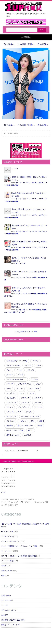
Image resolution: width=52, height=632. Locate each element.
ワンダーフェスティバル (30, 416)
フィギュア (25, 402)
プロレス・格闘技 (7, 561)
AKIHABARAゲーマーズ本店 (16, 361)
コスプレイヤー (33, 389)
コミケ (21, 393)
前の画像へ (9, 44)
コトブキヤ (10, 393)
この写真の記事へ (26, 44)
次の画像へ (42, 44)
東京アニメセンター (25, 426)
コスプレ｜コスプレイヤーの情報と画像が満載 (30, 277)
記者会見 (27, 435)
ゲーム (8, 389)
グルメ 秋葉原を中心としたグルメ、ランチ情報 (20, 546)
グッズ (20, 375)
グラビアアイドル (24, 384)
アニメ (8, 370)
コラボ (31, 393)
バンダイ (37, 398)
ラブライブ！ (11, 416)
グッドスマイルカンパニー (16, 379)
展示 (32, 421)
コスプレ (19, 389)
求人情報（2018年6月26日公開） (13, 620)
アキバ (38, 365)
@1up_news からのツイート (26, 331)
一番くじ (22, 421)
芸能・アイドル (7, 570)
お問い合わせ (6, 596)
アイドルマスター (12, 365)
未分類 (3, 566)
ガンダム (31, 370)
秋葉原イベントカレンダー (11, 625)
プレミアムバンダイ (13, 412)
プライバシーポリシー (9, 610)
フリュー (37, 402)
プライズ (9, 407)
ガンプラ (9, 375)
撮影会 (41, 421)
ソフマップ (25, 398)
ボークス (29, 412)
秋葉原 (39, 426)
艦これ (30, 430)
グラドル (34, 379)
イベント (19, 370)
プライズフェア (23, 407)
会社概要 (4, 615)
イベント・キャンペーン (23, 182)
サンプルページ (7, 600)
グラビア (9, 384)
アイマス (27, 365)
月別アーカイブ (10, 450)
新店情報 (9, 426)
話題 (3, 575)
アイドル (35, 361)
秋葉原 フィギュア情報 (14, 430)
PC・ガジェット (7, 531)
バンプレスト (11, 402)
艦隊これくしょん (12, 435)
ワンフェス (10, 421)
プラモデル (38, 407)
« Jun (3, 492)
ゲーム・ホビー (21, 312)
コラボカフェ (11, 398)
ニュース (14, 168)
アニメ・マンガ (20, 263)
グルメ (38, 384)
